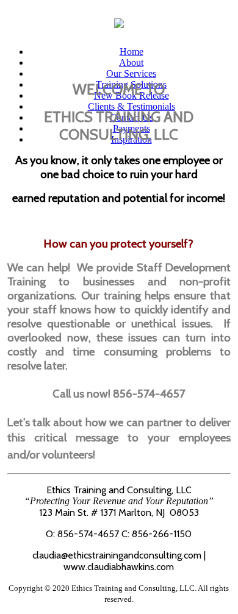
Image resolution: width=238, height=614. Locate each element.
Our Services (131, 73)
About (131, 62)
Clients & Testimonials (131, 106)
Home (131, 51)
